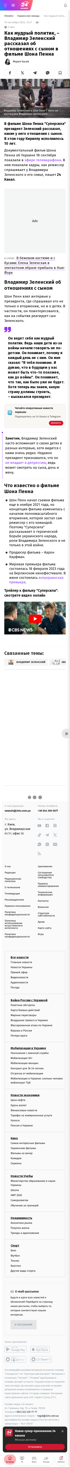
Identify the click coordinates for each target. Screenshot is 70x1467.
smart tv (16, 1359)
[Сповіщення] (65, 5)
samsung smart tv (41, 1359)
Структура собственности (46, 914)
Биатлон (16, 1265)
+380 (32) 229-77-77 (26, 1411)
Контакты (43, 901)
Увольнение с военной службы (30, 1053)
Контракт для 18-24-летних (27, 1068)
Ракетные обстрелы (23, 1005)
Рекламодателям (14, 900)
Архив (41, 922)
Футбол (15, 1255)
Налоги (15, 1120)
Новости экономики (25, 1095)
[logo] (24, 5)
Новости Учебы (22, 1176)
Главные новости (21, 962)
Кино (14, 1138)
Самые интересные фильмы (28, 1143)
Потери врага (19, 1035)
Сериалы (16, 1163)
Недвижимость (21, 1218)
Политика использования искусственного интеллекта (14, 924)
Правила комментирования (48, 885)
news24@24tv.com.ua (18, 810)
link (39, 825)
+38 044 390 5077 (48, 810)
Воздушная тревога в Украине (29, 1020)
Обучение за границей (24, 1205)
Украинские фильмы (23, 1148)
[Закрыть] (62, 1431)
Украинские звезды (28, 16)
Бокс (13, 1250)
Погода (15, 987)
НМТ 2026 (16, 1195)
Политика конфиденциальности (17, 913)
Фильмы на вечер (21, 1153)
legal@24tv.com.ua (48, 1415)
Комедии (16, 1158)
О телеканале (12, 887)
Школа (15, 1190)
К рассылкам (23, 1324)
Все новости (20, 957)
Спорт (15, 1246)
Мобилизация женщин (24, 1063)
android (16, 1349)
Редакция (10, 873)
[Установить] (35, 1439)
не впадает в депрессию (25, 463)
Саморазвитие (19, 1200)
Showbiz (9, 16)
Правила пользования (17, 906)
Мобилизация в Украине (28, 1048)
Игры (41, 934)
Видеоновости (19, 977)
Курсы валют (19, 1105)
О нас (8, 866)
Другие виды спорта (23, 1270)
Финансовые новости (24, 1110)
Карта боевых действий (25, 1010)
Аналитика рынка (21, 1222)
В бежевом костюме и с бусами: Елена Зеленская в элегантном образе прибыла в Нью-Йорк (34, 265)
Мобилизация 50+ (21, 1058)
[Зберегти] (60, 73)
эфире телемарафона (42, 160)
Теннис (15, 1260)
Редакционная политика (13, 880)
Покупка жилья (20, 1228)
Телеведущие (12, 893)
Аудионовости (19, 982)
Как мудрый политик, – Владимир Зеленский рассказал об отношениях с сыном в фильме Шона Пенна (54, 16)
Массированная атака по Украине (31, 1025)
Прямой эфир (19, 972)
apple (41, 1349)
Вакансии (43, 907)
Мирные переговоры (23, 1015)
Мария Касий (21, 61)
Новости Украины (21, 967)
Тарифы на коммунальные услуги (31, 1115)
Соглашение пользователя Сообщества (46, 875)
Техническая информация (45, 893)
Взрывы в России (21, 1030)
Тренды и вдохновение (25, 1233)
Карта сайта (45, 928)
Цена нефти (18, 1100)
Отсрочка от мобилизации (27, 1073)
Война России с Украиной (29, 1000)
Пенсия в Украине (22, 1125)
